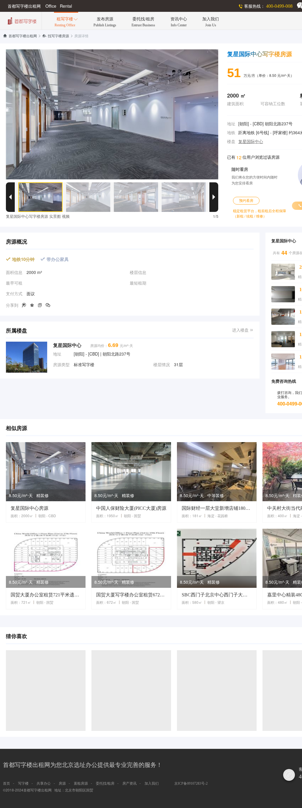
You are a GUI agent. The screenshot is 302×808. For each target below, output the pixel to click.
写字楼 (23, 783)
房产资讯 (129, 783)
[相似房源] (46, 471)
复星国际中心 (250, 141)
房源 (62, 783)
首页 (6, 783)
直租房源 (81, 783)
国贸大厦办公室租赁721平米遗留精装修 (46, 594)
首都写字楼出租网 (20, 36)
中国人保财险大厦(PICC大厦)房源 (131, 508)
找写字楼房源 (55, 36)
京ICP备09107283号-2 (191, 783)
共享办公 (44, 783)
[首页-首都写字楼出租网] (21, 20)
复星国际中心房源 (29, 508)
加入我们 (152, 783)
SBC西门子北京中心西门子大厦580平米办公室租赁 (217, 594)
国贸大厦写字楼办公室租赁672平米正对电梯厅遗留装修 (131, 594)
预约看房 (246, 201)
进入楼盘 (243, 330)
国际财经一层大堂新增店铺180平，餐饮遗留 (217, 508)
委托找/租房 (105, 783)
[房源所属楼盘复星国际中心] (26, 357)
